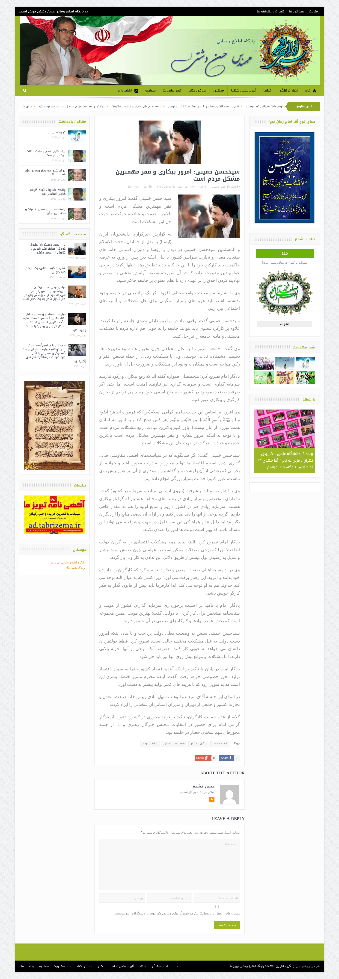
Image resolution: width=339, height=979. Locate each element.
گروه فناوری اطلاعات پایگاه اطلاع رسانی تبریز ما (260, 966)
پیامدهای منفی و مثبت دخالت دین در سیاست (46, 153)
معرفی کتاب (197, 90)
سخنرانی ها (296, 11)
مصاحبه (150, 90)
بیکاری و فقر (199, 743)
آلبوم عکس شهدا (243, 90)
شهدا (267, 90)
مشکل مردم (150, 743)
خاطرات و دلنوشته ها (271, 11)
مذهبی (218, 90)
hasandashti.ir (220, 743)
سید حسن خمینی (174, 743)
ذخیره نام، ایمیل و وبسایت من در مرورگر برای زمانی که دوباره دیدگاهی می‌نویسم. (176, 913)
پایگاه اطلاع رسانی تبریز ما (68, 562)
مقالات (313, 11)
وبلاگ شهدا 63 (75, 567)
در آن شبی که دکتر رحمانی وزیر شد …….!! (45, 106)
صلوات (284, 324)
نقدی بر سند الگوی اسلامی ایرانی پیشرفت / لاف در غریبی (243, 106)
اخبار (180, 186)
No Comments (166, 186)
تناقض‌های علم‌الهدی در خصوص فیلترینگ (176, 106)
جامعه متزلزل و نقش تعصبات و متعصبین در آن (45, 211)
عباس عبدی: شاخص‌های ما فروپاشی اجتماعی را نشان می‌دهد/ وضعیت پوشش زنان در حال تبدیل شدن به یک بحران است (44, 293)
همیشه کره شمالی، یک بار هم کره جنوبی (45, 270)
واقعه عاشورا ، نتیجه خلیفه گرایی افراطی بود (47, 192)
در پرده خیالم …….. (52, 132)
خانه (307, 90)
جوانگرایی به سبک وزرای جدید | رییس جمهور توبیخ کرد (111, 106)
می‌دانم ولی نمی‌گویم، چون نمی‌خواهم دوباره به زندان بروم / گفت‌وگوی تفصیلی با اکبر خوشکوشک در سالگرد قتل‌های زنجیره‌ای (54, 353)
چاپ (145, 187)
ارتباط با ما (124, 90)
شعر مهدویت (172, 90)
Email (135, 187)
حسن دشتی (219, 186)
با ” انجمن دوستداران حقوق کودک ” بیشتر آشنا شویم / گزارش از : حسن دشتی (47, 248)
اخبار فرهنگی (288, 90)
